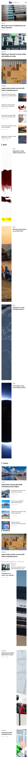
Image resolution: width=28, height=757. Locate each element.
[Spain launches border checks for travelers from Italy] (6, 494)
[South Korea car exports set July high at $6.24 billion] (22, 608)
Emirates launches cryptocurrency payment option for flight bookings (18, 523)
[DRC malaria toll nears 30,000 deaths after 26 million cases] (22, 118)
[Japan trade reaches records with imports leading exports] (14, 71)
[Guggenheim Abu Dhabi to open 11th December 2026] (6, 515)
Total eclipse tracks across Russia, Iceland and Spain (19, 387)
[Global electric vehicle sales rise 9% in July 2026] (22, 688)
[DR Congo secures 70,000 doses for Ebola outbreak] (14, 13)
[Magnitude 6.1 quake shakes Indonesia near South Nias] (22, 108)
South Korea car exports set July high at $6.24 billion (8, 575)
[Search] (26, 2)
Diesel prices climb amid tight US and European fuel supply (7, 734)
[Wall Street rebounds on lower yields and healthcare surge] (14, 41)
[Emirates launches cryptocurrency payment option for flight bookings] (6, 525)
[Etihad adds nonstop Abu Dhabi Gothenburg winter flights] (14, 473)
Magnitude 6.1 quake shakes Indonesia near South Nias (19, 152)
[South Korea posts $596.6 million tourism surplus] (6, 504)
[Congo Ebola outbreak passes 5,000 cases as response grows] (22, 97)
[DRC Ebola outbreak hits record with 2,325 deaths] (22, 129)
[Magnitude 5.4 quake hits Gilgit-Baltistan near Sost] (22, 139)
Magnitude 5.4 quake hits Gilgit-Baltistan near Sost (18, 309)
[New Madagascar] (14, 2)
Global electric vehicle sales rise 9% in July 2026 (7, 654)
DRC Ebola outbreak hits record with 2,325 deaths (19, 230)
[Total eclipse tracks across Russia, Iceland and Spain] (6, 420)
